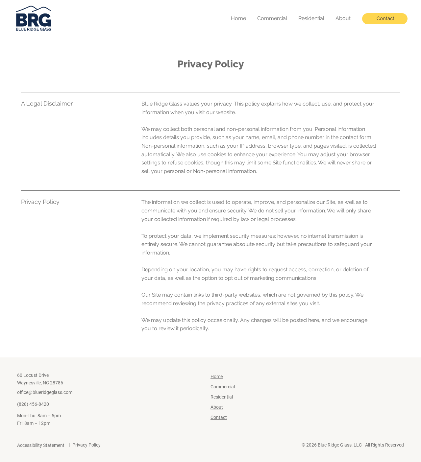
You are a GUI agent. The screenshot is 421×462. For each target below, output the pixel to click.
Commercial (222, 386)
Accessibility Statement (40, 445)
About (216, 407)
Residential (221, 397)
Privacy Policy (86, 445)
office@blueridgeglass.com (44, 392)
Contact (218, 417)
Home (216, 376)
